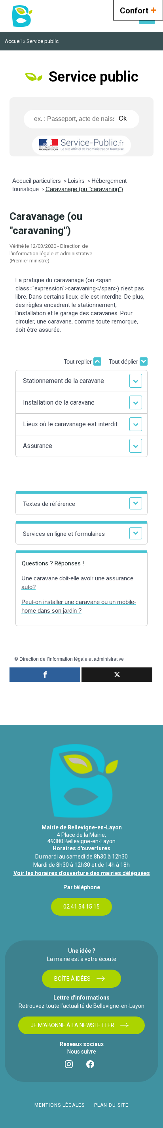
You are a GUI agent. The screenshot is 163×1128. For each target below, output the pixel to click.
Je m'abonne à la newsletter (72, 1025)
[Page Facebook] (92, 1066)
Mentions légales (59, 1105)
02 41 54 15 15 (81, 906)
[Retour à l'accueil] (21, 16)
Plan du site (111, 1105)
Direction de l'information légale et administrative (71, 659)
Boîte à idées (72, 979)
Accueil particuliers (37, 180)
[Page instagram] (71, 1066)
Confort (138, 10)
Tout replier (78, 361)
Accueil (13, 41)
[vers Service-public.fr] (81, 145)
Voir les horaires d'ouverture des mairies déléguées (81, 873)
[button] (81, 381)
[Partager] (44, 674)
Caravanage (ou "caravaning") (84, 189)
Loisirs (77, 180)
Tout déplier (124, 361)
